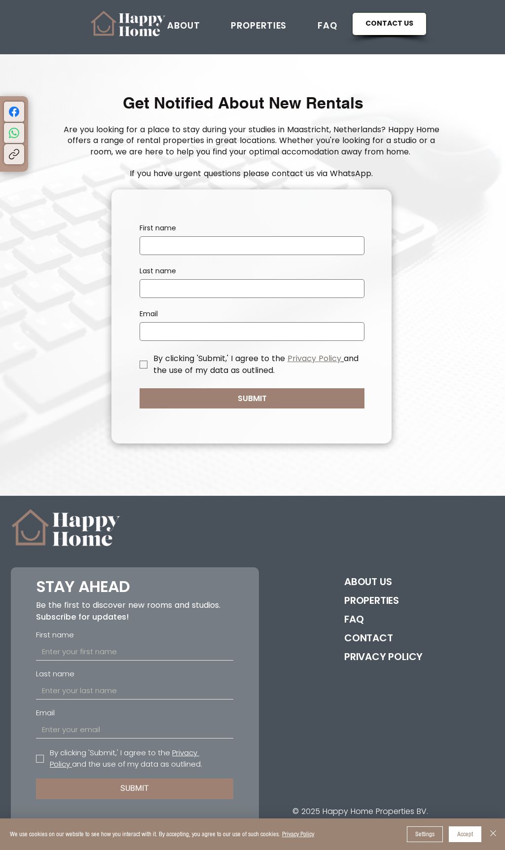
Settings (424, 834)
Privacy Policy (298, 834)
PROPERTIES (371, 600)
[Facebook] (14, 112)
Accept (465, 834)
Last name (158, 271)
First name (158, 228)
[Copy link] (14, 154)
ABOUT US (368, 582)
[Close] (493, 834)
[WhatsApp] (14, 133)
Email (149, 314)
